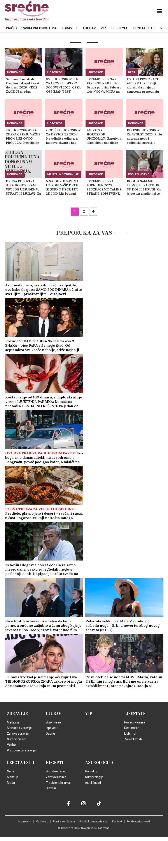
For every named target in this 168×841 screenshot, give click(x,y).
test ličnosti (93, 782)
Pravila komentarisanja (93, 821)
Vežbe (11, 744)
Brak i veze (53, 722)
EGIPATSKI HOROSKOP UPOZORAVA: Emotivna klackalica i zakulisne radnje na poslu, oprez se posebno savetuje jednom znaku (104, 136)
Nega (10, 771)
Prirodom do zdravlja (21, 750)
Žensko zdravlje (18, 733)
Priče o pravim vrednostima (31, 28)
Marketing (42, 821)
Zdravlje (69, 28)
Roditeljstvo (138, 174)
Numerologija (94, 777)
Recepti (54, 762)
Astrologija (99, 762)
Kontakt (117, 821)
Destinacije (131, 728)
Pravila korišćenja (64, 821)
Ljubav (89, 28)
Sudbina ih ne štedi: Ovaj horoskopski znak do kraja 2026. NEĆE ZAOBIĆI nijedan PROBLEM (23, 85)
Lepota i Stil (144, 28)
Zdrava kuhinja (56, 777)
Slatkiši (51, 788)
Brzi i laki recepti (57, 771)
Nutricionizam (16, 739)
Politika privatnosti (138, 821)
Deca (132, 72)
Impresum (24, 821)
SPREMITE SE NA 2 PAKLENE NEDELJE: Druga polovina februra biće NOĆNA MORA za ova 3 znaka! (104, 85)
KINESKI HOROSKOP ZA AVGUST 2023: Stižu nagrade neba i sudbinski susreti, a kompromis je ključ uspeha (144, 136)
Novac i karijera (134, 722)
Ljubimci (130, 733)
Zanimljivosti (133, 739)
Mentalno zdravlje (63, 174)
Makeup (12, 777)
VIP (103, 28)
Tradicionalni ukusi (58, 782)
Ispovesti (52, 728)
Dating (50, 733)
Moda (11, 782)
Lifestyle (119, 28)
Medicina (13, 722)
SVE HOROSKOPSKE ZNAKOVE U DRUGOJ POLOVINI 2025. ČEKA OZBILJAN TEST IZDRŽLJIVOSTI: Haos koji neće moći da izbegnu (63, 85)
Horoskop (14, 72)
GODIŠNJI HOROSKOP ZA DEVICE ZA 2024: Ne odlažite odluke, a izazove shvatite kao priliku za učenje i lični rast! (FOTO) (63, 136)
